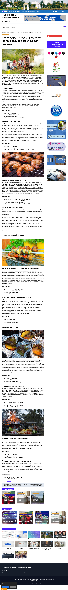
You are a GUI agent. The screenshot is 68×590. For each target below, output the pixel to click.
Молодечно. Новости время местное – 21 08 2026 (8, 521)
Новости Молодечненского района (8, 495)
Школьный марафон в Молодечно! (40, 520)
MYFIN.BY (9, 481)
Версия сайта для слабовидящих (55, 35)
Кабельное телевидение (14, 24)
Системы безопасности (49, 24)
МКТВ (35, 24)
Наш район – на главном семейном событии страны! (8, 500)
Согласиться (5, 587)
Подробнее (4, 584)
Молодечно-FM (40, 24)
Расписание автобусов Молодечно (9, 27)
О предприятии (5, 24)
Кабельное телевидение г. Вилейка (26, 24)
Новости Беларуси (6, 34)
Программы (6, 514)
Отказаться (13, 587)
